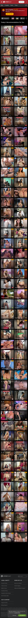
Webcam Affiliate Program (19, 588)
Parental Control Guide (6, 593)
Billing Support (4, 605)
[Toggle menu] (1, 2)
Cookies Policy (4, 590)
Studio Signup (17, 585)
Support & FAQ (4, 602)
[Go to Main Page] (8, 1)
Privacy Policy (4, 583)
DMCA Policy (4, 588)
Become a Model (17, 583)
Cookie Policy (17, 612)
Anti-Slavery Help (5, 595)
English (21, 576)
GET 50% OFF (10, 13)
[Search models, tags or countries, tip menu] (26, 5)
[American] (13, 18)
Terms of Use (4, 585)
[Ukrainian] (17, 18)
